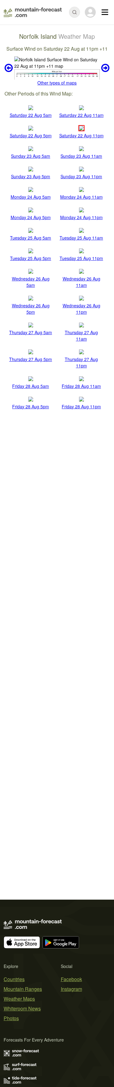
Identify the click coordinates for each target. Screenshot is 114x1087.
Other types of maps (57, 83)
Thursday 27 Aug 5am (30, 332)
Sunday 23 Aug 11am (81, 156)
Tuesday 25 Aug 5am (30, 238)
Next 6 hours (104, 68)
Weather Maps (19, 998)
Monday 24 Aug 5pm (31, 217)
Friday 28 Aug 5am (30, 386)
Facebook (71, 979)
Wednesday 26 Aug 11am (81, 282)
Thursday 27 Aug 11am (81, 335)
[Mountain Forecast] (33, 12)
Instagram (71, 988)
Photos (11, 1018)
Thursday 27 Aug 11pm (81, 362)
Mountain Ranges (23, 988)
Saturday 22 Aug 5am (31, 115)
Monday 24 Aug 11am (81, 197)
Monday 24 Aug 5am (31, 197)
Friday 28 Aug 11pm (81, 406)
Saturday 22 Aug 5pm (31, 135)
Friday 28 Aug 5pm (30, 406)
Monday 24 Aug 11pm (81, 217)
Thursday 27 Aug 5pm (30, 359)
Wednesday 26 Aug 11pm (81, 308)
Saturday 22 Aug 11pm (81, 135)
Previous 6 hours (9, 68)
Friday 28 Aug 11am (81, 386)
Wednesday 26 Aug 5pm (31, 308)
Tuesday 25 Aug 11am (81, 238)
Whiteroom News (22, 1008)
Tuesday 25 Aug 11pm (81, 258)
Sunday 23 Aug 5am (30, 156)
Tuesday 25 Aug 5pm (30, 258)
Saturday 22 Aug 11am (81, 115)
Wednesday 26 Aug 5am (31, 282)
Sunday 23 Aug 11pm (81, 176)
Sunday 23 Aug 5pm (30, 176)
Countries (14, 979)
